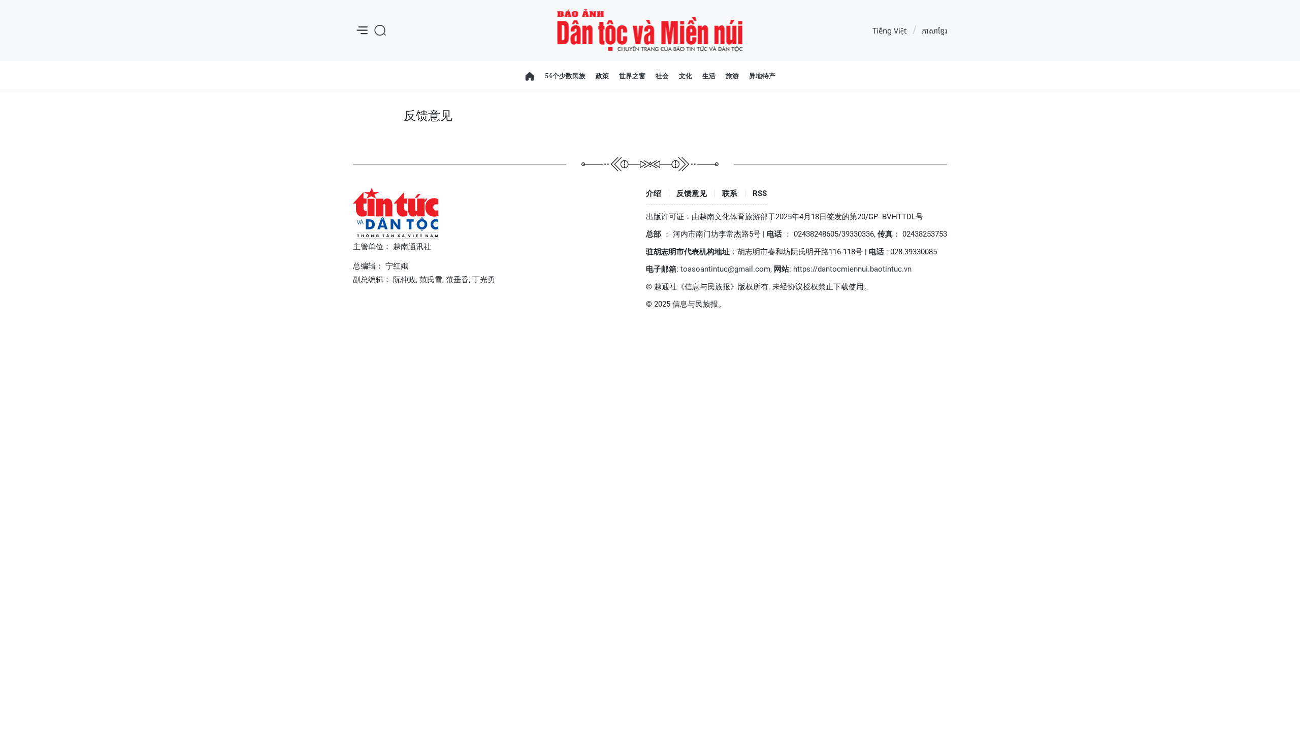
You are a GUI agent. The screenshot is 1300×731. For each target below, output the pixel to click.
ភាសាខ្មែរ (934, 30)
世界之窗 (632, 76)
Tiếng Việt (889, 30)
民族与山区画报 (650, 30)
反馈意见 (691, 193)
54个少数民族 (565, 76)
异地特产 (762, 76)
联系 (729, 193)
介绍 (653, 193)
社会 (662, 76)
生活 (709, 76)
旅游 (732, 76)
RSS (760, 193)
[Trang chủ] (529, 76)
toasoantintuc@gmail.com (725, 269)
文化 (685, 76)
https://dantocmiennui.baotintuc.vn (852, 269)
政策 (602, 76)
